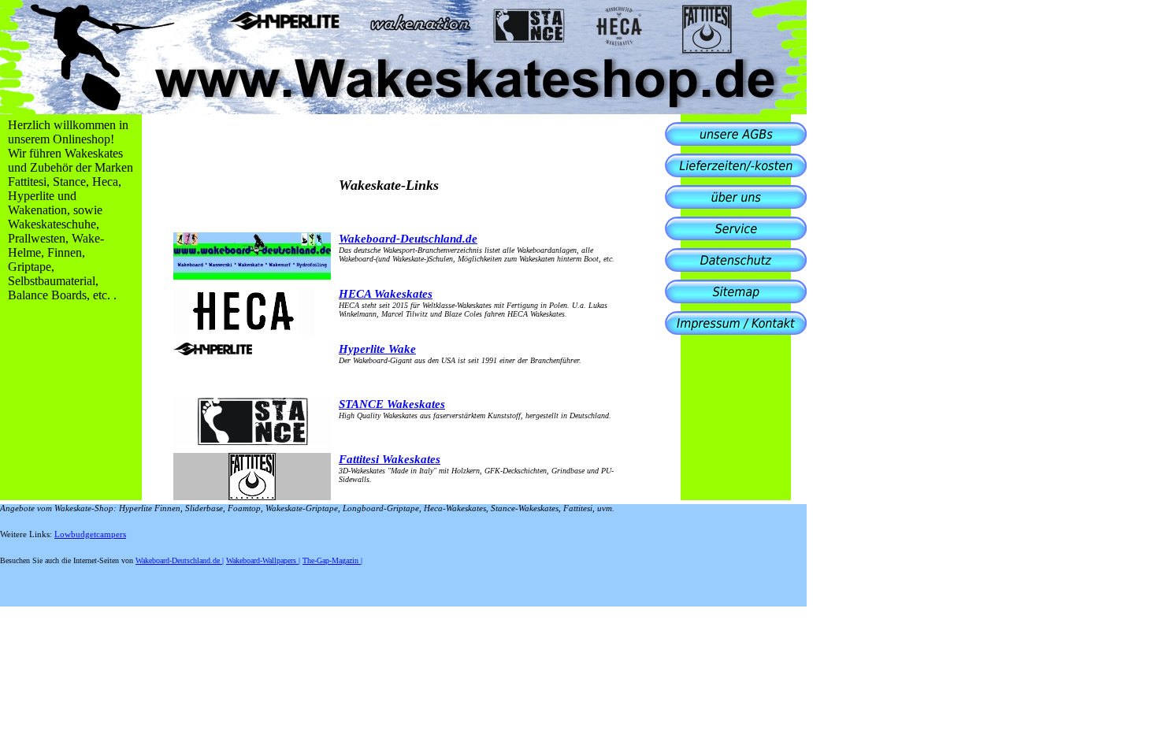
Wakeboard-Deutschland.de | (179, 560)
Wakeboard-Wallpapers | (263, 560)
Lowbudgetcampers (90, 534)
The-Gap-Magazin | (332, 560)
